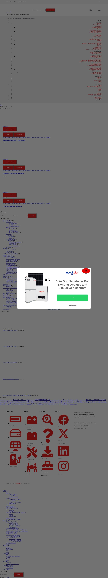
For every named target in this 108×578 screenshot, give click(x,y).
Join (72, 298)
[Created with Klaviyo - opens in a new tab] (54, 309)
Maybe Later (72, 305)
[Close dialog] (86, 271)
